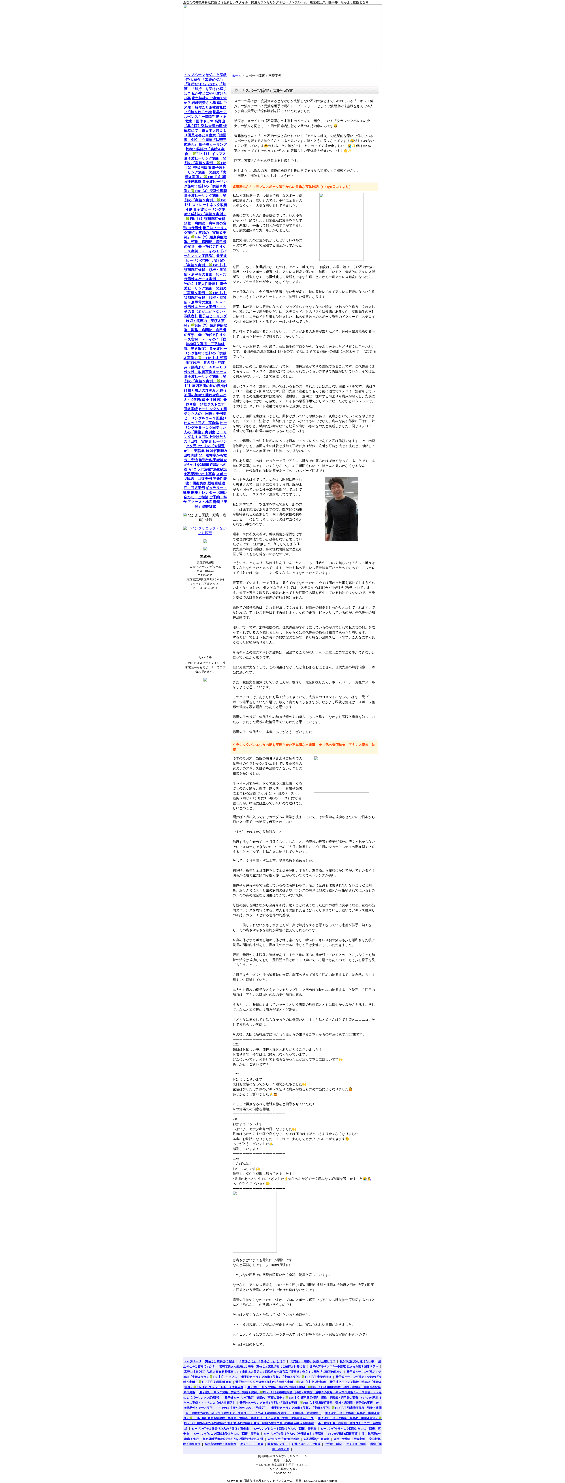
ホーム (237, 76)
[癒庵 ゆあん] (282, 36)
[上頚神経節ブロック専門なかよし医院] (205, 533)
